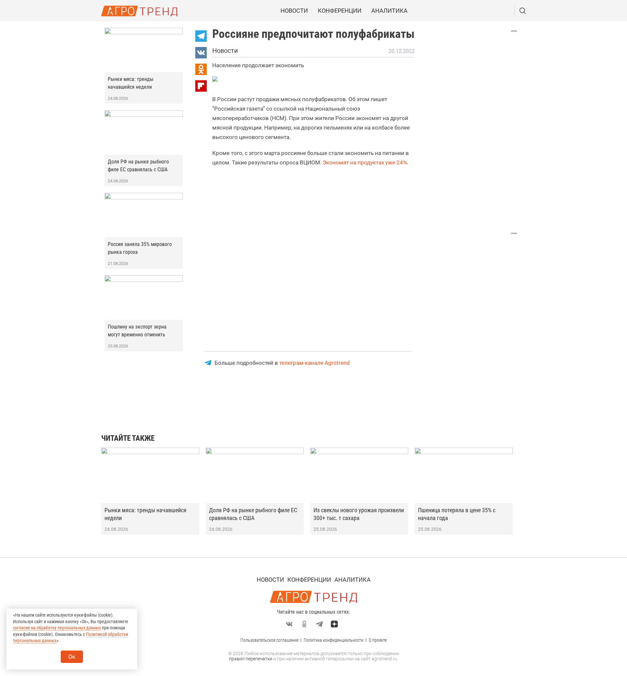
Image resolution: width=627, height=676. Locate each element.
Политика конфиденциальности (333, 640)
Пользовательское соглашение (269, 640)
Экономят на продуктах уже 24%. (365, 162)
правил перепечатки (250, 658)
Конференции (340, 10)
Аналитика (389, 10)
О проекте (378, 640)
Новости (294, 10)
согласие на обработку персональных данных (57, 627)
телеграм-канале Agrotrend (314, 363)
